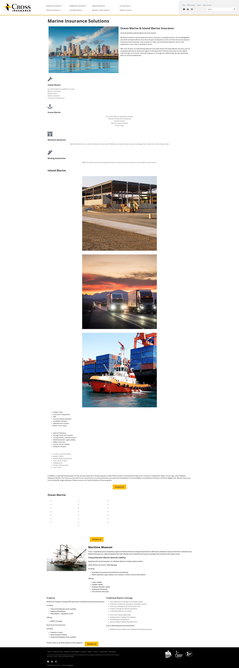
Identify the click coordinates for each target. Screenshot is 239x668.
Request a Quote (126, 10)
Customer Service (75, 10)
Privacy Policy (103, 652)
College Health (125, 6)
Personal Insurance (53, 6)
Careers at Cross (206, 5)
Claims (89, 652)
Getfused (70, 665)
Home (49, 652)
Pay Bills (83, 652)
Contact (199, 5)
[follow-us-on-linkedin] (188, 9)
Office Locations (191, 5)
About (184, 5)
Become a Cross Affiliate (101, 10)
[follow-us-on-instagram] (191, 9)
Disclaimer (112, 652)
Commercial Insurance (77, 6)
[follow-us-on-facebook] (184, 9)
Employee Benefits (98, 6)
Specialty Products (53, 10)
